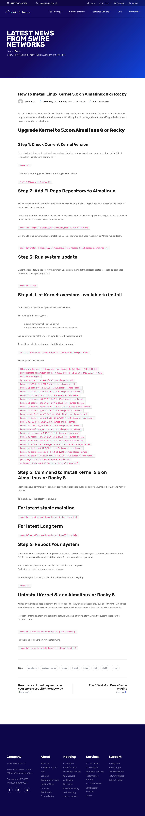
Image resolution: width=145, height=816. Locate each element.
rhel (95, 668)
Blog (51, 101)
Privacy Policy (47, 796)
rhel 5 (104, 668)
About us (45, 763)
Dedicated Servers (100, 11)
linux (85, 668)
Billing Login (115, 767)
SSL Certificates (93, 783)
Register (105, 3)
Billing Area (114, 763)
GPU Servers (69, 775)
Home (9, 51)
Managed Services (95, 771)
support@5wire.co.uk (48, 3)
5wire (46, 101)
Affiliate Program (49, 767)
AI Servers (68, 780)
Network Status (116, 775)
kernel (75, 668)
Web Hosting (54, 11)
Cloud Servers (76, 11)
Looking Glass (47, 784)
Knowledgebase (116, 771)
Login (92, 3)
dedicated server (49, 668)
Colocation (68, 763)
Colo (120, 11)
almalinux (32, 668)
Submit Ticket (115, 780)
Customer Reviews (50, 780)
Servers (71, 101)
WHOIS (89, 795)
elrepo (64, 668)
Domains (133, 11)
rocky (115, 668)
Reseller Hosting (71, 788)
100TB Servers (93, 763)
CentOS (57, 101)
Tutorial (78, 101)
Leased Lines (92, 767)
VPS (84, 101)
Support (120, 3)
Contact (134, 3)
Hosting (64, 101)
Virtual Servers (70, 796)
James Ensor (30, 101)
